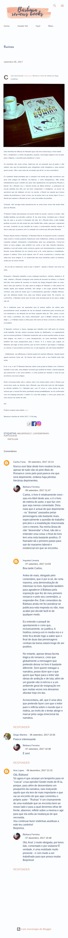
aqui (26, 410)
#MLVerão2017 (24, 433)
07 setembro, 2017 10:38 (38, 749)
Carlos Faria (19, 462)
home (6, 26)
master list (23, 26)
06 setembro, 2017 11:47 (38, 490)
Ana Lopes (18, 770)
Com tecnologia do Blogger (36, 929)
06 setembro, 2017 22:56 (42, 734)
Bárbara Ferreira (31, 487)
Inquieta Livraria (31, 560)
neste (28, 76)
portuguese (10, 436)
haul (38, 26)
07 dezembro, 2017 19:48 (38, 838)
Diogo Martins (20, 734)
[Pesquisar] (55, 6)
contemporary (41, 433)
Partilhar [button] (13, 439)
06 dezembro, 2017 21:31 (40, 770)
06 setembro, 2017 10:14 (41, 462)
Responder (21, 727)
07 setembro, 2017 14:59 (38, 564)
